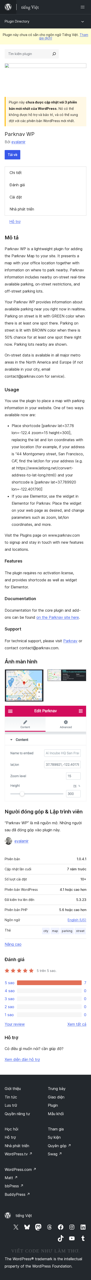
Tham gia (56, 1129)
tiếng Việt (24, 1215)
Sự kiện (54, 1137)
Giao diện (56, 1097)
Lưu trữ (11, 1105)
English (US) (77, 920)
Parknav (70, 640)
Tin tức (11, 1097)
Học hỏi (11, 1129)
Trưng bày (57, 1088)
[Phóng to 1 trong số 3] (37, 675)
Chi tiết (16, 172)
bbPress (14, 1186)
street (80, 931)
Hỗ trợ (15, 221)
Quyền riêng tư (17, 1113)
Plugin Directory (17, 21)
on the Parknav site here (57, 617)
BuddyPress (17, 1194)
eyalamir (18, 141)
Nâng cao (13, 944)
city (45, 931)
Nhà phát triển (22, 209)
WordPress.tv (18, 1154)
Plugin (53, 1105)
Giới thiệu (13, 1088)
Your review (15, 1024)
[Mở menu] (83, 7)
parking (67, 931)
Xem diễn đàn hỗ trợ (22, 1059)
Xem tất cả (76, 1024)
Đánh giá (17, 184)
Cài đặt (16, 197)
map (55, 931)
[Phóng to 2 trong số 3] (80, 675)
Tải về (12, 155)
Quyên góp (59, 1145)
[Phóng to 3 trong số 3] (80, 711)
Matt (11, 1177)
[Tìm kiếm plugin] (54, 54)
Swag (55, 1154)
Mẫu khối (56, 1113)
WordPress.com (20, 1169)
